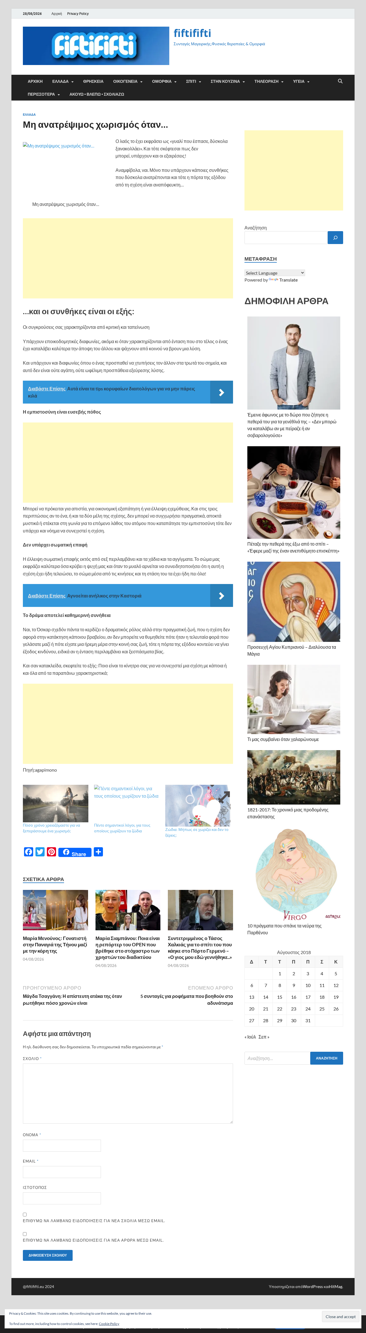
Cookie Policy (109, 1324)
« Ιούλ (250, 1036)
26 (336, 1008)
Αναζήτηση (255, 227)
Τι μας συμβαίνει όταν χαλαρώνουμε (283, 739)
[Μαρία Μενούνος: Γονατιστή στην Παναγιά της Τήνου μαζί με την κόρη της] (55, 912)
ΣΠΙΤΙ (191, 81)
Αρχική (56, 13)
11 (322, 985)
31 (308, 1020)
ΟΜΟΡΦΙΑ (162, 81)
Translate (288, 279)
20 (251, 1008)
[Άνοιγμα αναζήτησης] (340, 81)
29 (279, 1020)
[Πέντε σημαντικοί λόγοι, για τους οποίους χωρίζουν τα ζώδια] (127, 803)
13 (251, 997)
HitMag (335, 1286)
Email (31, 1161)
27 (251, 1020)
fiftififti (192, 33)
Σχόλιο (32, 1058)
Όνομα (32, 1135)
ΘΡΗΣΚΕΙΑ (93, 81)
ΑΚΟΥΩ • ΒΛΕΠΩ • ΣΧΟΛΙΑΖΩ (96, 94)
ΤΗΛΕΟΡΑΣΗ (266, 81)
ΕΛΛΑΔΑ (60, 81)
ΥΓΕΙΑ (299, 81)
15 (279, 997)
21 (265, 1008)
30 (293, 1020)
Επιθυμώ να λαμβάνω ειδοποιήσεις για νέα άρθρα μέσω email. (93, 1240)
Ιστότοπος (35, 1187)
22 (279, 1008)
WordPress (313, 1286)
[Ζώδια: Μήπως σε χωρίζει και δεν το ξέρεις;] (198, 805)
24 (308, 1008)
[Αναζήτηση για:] (293, 1058)
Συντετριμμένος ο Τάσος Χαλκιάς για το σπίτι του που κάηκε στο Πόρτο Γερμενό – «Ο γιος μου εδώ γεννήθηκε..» (200, 947)
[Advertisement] (128, 258)
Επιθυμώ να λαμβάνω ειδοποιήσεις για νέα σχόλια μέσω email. (94, 1220)
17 (308, 997)
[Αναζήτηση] (335, 237)
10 (308, 985)
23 (293, 1008)
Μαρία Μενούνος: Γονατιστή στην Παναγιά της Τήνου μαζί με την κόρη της (55, 944)
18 (322, 997)
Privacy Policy (78, 13)
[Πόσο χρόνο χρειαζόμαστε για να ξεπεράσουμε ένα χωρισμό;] (55, 803)
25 (322, 1008)
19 (336, 997)
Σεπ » (263, 1036)
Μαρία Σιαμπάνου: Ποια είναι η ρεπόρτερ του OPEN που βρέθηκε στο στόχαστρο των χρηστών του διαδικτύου (128, 947)
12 (336, 985)
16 (293, 997)
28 (265, 1020)
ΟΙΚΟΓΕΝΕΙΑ (125, 81)
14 (265, 997)
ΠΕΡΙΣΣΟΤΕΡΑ (41, 94)
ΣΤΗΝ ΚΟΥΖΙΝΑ (225, 81)
